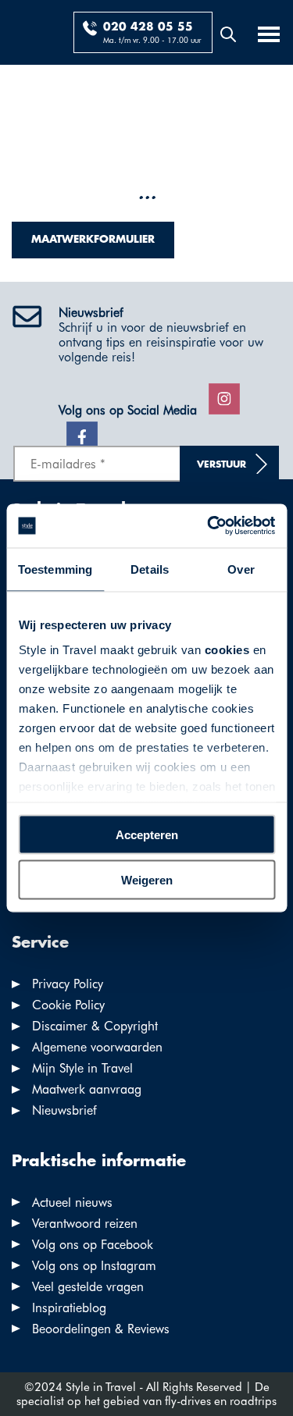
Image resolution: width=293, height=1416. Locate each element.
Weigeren (147, 880)
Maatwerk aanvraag (86, 1089)
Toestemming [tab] (55, 568)
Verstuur (221, 465)
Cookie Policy (68, 1005)
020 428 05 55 (148, 27)
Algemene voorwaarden (97, 1047)
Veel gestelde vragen (88, 1286)
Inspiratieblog (69, 1307)
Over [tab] (240, 568)
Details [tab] (149, 568)
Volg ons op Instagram (94, 1265)
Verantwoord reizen (85, 1223)
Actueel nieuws (72, 1202)
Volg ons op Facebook (92, 1244)
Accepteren (147, 834)
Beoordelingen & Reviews (101, 1329)
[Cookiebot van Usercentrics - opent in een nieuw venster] (208, 526)
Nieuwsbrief (64, 1110)
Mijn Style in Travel (82, 1068)
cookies (226, 649)
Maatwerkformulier (93, 239)
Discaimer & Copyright (95, 1026)
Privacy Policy (67, 984)
